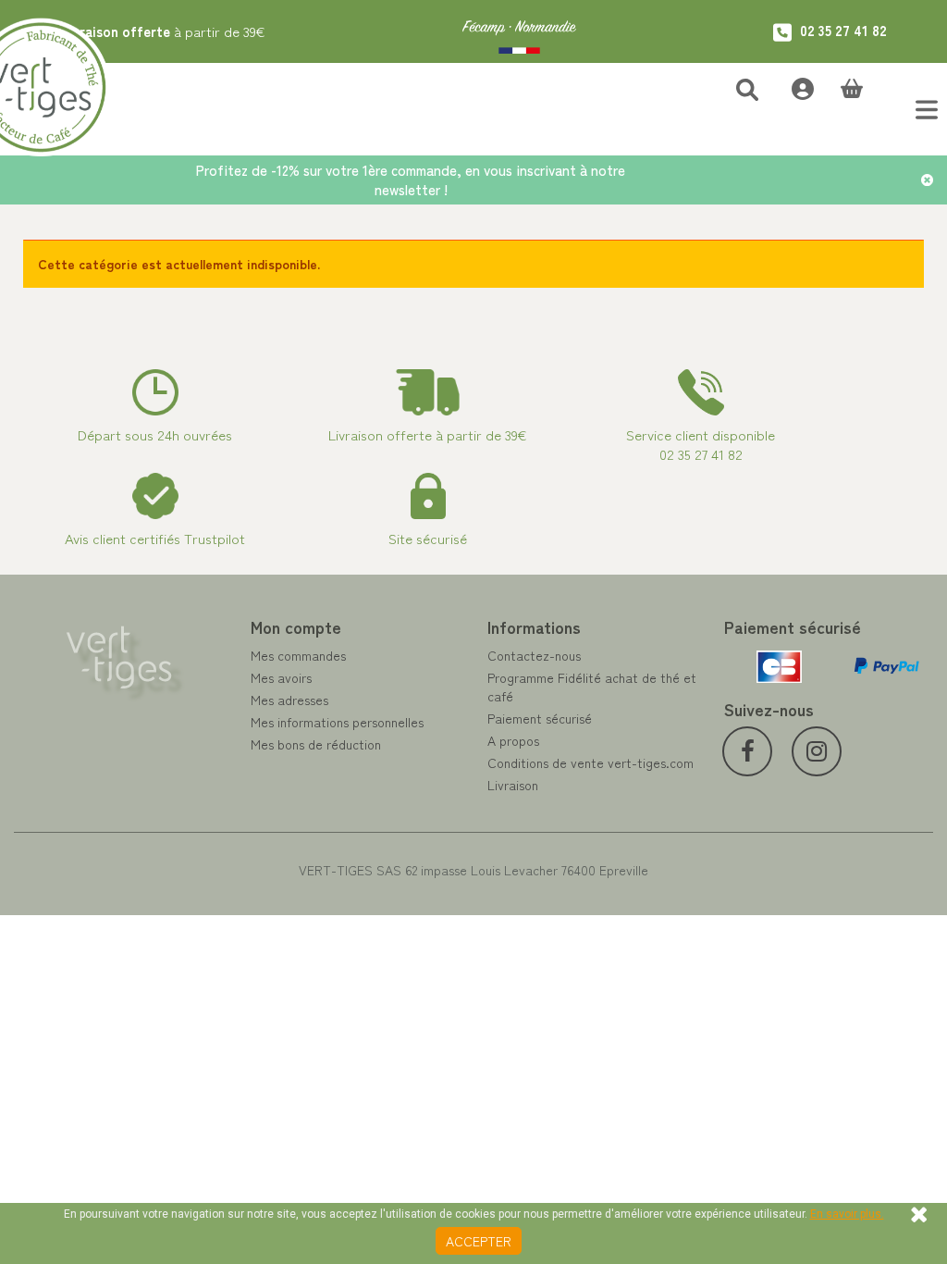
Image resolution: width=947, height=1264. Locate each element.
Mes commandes (298, 655)
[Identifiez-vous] (793, 86)
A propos (513, 740)
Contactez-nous (534, 655)
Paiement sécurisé (539, 718)
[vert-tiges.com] (519, 31)
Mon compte (296, 626)
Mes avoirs (281, 677)
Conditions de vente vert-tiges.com (590, 762)
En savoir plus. (847, 1214)
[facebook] (747, 751)
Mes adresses (289, 699)
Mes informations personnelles (337, 722)
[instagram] (816, 751)
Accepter (478, 1241)
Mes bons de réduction (316, 744)
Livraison (512, 784)
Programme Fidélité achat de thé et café (591, 686)
